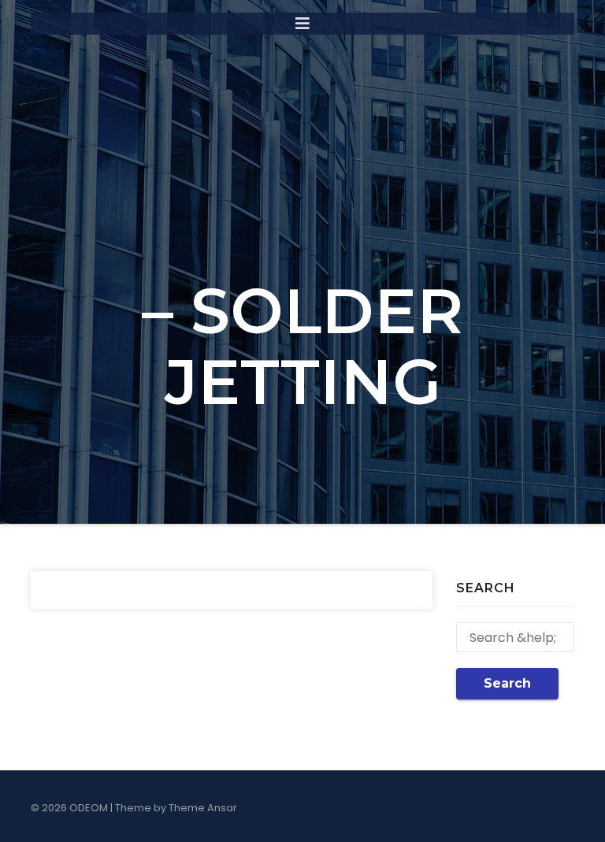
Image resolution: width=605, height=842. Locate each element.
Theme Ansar (203, 807)
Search (507, 683)
